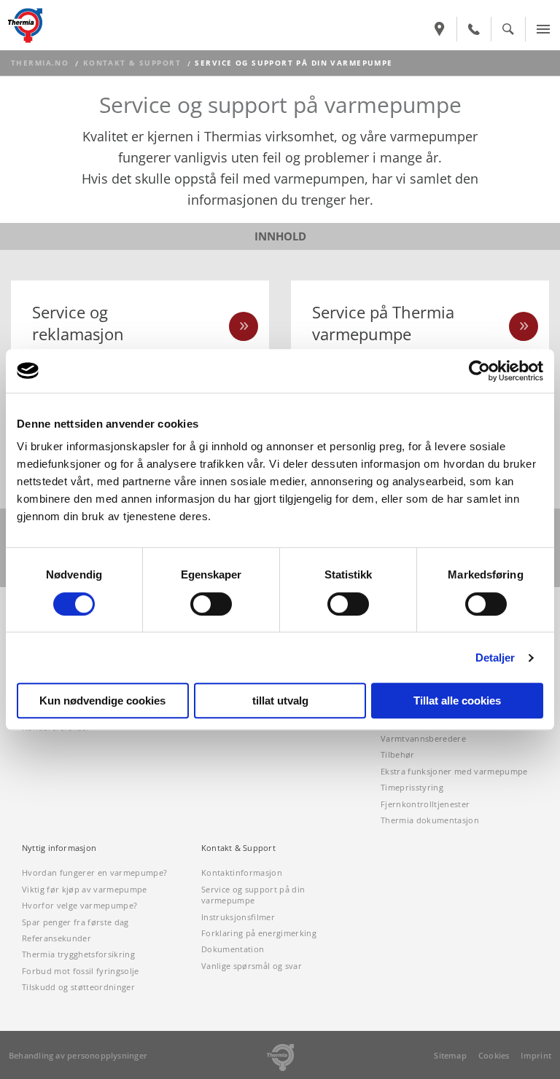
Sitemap (450, 1055)
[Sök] (508, 29)
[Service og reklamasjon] (243, 326)
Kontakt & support (132, 63)
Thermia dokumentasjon (430, 820)
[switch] (211, 604)
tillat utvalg (280, 700)
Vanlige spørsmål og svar (251, 965)
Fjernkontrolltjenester (425, 804)
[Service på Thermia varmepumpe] (523, 326)
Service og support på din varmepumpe (253, 895)
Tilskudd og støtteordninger (78, 986)
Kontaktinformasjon (241, 872)
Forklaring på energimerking (258, 932)
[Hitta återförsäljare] (439, 29)
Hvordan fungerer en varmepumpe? (94, 872)
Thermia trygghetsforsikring (78, 954)
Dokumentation (232, 948)
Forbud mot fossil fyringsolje (80, 970)
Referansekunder (56, 938)
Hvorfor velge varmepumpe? (79, 905)
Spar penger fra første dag (75, 922)
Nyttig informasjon (59, 848)
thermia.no (40, 63)
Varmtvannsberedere (423, 738)
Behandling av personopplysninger (78, 1055)
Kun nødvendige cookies (102, 700)
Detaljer (495, 657)
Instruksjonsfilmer (238, 916)
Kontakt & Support (238, 848)
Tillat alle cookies (457, 700)
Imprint (536, 1055)
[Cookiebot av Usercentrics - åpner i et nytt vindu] (479, 371)
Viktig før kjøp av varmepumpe (84, 889)
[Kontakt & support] (474, 29)
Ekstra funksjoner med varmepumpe (454, 771)
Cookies (494, 1055)
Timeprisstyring (412, 787)
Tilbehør (398, 754)
